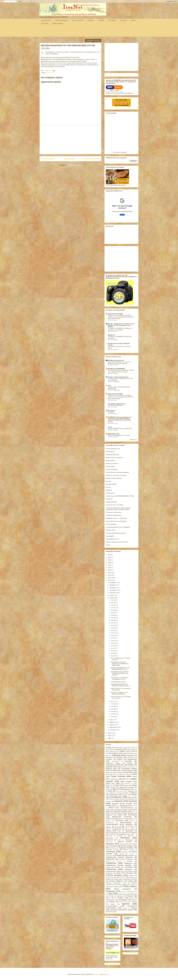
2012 (109, 577)
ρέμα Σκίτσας (110, 911)
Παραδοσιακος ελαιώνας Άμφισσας (119, 857)
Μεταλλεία (125, 838)
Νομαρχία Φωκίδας (111, 502)
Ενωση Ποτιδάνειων (111, 469)
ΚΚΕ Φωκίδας (122, 811)
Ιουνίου (111, 597)
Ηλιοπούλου (134, 805)
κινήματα (134, 908)
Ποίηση (108, 867)
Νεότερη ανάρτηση (47, 159)
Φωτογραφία (112, 20)
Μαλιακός (132, 834)
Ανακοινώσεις (132, 759)
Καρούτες (108, 820)
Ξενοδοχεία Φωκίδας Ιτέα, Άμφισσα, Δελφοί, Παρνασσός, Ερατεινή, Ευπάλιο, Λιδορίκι (118, 508)
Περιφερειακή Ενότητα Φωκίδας (118, 865)
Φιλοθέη (111, 896)
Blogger (107, 974)
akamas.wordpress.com (113, 448)
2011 (109, 580)
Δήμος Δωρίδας (110, 460)
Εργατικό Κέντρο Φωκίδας (122, 804)
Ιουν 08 (113, 656)
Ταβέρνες (133, 884)
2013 (109, 575)
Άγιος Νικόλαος (110, 749)
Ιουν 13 (113, 643)
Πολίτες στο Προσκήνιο (124, 867)
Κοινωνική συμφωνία (111, 826)
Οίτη (117, 849)
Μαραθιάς (120, 835)
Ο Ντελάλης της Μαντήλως (114, 512)
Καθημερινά (109, 815)
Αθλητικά (101, 20)
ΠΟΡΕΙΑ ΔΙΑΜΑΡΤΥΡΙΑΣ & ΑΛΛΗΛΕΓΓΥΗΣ (120, 428)
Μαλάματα (112, 834)
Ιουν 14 (113, 640)
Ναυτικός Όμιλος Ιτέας (129, 846)
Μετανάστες (109, 840)
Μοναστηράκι (129, 840)
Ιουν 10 (113, 651)
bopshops (97, 974)
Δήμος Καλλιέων (125, 783)
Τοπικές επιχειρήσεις (61, 20)
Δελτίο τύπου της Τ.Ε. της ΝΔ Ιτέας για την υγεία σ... (121, 697)
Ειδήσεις (134, 793)
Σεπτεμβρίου (113, 590)
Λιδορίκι (108, 831)
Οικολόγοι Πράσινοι (129, 849)
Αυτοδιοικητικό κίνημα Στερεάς (121, 770)
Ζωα (117, 805)
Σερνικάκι (108, 877)
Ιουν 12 (113, 645)
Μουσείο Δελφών (125, 841)
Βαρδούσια (120, 772)
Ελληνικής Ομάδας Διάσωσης (117, 799)
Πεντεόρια (129, 861)
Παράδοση (131, 855)
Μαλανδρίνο (122, 834)
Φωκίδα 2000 (110, 898)
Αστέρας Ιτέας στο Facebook (114, 457)
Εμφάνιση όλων (133, 439)
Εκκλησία (124, 795)
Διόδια (110, 791)
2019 (109, 562)
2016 (109, 567)
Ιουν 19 (113, 628)
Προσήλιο (117, 871)
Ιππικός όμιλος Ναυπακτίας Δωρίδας (117, 809)
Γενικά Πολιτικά (118, 776)
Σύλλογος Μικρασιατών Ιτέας (115, 882)
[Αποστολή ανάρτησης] (53, 70)
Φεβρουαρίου (113, 727)
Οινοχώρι (124, 851)
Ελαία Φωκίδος (110, 466)
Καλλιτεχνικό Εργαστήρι (121, 817)
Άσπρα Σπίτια (131, 749)
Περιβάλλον (111, 863)
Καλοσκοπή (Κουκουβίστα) (114, 478)
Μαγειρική (134, 832)
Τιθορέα (108, 886)
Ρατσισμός (129, 873)
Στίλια (134, 877)
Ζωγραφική (124, 806)
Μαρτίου (112, 725)
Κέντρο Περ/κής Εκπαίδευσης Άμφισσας (117, 472)
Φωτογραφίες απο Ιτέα (112, 539)
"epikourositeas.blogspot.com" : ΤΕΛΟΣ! (119, 435)
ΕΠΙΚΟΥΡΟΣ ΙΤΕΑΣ (113, 434)
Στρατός (108, 879)
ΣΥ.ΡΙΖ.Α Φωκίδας (111, 524)
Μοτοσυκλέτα (109, 841)
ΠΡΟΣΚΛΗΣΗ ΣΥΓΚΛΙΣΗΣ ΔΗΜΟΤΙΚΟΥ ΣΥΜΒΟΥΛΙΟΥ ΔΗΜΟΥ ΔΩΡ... (120, 663)
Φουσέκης (120, 896)
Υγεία (53, 72)
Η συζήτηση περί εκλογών (118, 681)
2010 (109, 733)
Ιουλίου (111, 595)
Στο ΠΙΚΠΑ (111, 412)
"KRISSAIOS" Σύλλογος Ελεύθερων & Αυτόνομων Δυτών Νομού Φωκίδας (119, 417)
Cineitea (109, 747)
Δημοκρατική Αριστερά (127, 787)
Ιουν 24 (113, 615)
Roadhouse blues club (112, 454)
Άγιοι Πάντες (131, 747)
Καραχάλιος (130, 818)
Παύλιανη (121, 859)
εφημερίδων (124, 152)
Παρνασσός (110, 859)
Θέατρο (111, 807)
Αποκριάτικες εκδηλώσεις (115, 765)
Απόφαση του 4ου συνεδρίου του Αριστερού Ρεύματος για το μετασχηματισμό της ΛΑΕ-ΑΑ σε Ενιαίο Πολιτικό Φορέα (121, 317)
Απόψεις (131, 765)
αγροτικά (126, 904)
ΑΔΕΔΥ (122, 751)
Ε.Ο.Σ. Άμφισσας (129, 791)
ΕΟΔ (107, 793)
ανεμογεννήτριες (112, 906)
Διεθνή (115, 789)
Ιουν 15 (113, 638)
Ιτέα (111, 811)
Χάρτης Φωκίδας (58, 23)
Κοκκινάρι (122, 826)
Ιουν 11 (113, 648)
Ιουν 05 (113, 706)
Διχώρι (135, 789)
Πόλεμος (130, 871)
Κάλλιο (133, 811)
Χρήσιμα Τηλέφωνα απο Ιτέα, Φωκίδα (117, 542)
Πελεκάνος (131, 859)
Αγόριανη (125, 753)
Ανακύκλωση (115, 761)
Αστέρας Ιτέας (111, 768)
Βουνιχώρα (109, 774)
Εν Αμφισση (111, 410)
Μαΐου (111, 719)
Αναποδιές (128, 761)
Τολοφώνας (115, 886)
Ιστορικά (134, 809)
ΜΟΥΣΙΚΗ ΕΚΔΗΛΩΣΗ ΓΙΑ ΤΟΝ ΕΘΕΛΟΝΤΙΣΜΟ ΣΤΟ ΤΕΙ (120, 668)
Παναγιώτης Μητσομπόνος (114, 515)
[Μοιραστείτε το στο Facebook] (47, 48)
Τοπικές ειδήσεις (129, 886)
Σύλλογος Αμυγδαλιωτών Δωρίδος (116, 533)
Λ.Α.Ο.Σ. (108, 829)
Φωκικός (121, 898)
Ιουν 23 (113, 617)
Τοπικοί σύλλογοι (77, 20)
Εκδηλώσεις (113, 795)
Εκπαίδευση (115, 797)
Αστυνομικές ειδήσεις (129, 768)
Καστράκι (132, 820)
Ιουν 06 (113, 704)
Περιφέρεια (128, 863)
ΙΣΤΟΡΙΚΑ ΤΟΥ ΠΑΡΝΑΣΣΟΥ (116, 368)
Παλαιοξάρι (131, 853)
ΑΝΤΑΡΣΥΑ (133, 751)
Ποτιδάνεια (109, 871)
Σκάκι (114, 877)
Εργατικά (133, 801)
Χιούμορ (112, 902)
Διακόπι (108, 789)
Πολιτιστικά (111, 869)
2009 (109, 735)
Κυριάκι (126, 827)
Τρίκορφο (123, 891)
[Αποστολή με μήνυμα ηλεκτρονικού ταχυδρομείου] (42, 48)
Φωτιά (131, 898)
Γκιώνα (134, 776)
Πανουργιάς (109, 855)
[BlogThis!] (43, 48)
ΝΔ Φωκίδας (113, 846)
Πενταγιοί (119, 861)
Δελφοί (134, 785)
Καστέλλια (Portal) (111, 484)
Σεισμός (131, 875)
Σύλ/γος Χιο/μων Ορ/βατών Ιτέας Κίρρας (121, 880)
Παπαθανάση (119, 855)
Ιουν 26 (113, 610)
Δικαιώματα (126, 789)
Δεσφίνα (113, 787)
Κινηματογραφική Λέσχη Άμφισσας (119, 824)
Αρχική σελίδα (46, 20)
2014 (109, 572)
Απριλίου (112, 722)
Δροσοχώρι (118, 791)
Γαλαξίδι (134, 774)
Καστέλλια (119, 820)
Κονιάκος (131, 826)
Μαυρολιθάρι (109, 838)
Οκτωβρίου (112, 587)
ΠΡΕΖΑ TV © (112, 335)
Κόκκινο (133, 827)
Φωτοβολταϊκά (110, 900)
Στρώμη (116, 879)
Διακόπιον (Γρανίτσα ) (112, 463)
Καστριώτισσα (109, 822)
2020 (109, 560)
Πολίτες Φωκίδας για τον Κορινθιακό (116, 521)
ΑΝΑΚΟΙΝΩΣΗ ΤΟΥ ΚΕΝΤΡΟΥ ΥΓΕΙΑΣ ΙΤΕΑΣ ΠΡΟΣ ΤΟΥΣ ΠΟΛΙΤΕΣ (120, 673)
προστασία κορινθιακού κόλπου (121, 910)
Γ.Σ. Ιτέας (119, 774)
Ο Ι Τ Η (110, 427)
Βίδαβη (114, 772)
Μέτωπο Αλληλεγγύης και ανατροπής (117, 832)
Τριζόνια (129, 891)
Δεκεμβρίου (112, 582)
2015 (109, 570)
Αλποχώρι (131, 757)
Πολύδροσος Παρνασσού (116, 360)
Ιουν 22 (113, 620)
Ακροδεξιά (130, 755)
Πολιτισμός (45, 23)
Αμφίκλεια (119, 759)
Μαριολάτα (131, 835)
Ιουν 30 (113, 600)
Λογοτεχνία (129, 831)
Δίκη (116, 785)
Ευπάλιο (109, 806)
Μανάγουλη (109, 835)
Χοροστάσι (134, 901)
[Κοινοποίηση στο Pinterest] (49, 48)
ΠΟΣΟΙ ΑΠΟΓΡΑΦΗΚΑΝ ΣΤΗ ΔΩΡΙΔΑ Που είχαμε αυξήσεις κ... (121, 684)
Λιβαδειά (132, 829)
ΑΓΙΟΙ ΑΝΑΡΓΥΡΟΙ (111, 751)
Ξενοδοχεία (90, 20)
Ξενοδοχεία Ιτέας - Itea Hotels (114, 505)
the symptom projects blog (116, 403)
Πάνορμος (122, 854)
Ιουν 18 (113, 630)
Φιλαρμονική (133, 894)
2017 (109, 565)
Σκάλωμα (122, 877)
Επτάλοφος (130, 799)
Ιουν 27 (113, 607)
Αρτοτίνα (120, 766)
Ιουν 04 (113, 709)
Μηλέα (119, 839)
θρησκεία (125, 908)
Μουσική (48, 72)
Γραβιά (120, 779)
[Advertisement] (73, 32)
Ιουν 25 (113, 612)
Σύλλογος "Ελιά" (110, 530)
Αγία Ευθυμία (113, 753)
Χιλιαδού (134, 900)
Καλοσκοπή (110, 818)
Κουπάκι (108, 487)
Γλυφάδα (111, 779)
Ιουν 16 (113, 635)
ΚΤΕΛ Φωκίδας (110, 493)
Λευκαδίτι (124, 829)
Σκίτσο (128, 877)
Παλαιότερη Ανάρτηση (92, 159)
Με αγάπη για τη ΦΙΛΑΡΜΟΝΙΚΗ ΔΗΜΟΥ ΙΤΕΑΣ (120, 496)
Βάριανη (108, 772)
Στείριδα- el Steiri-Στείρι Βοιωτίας (118, 377)
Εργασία (118, 801)
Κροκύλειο (109, 490)
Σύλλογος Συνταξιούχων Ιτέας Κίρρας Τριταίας (121, 883)
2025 (109, 555)
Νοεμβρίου (112, 585)
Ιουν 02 (113, 714)
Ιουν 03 (113, 711)
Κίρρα (132, 813)
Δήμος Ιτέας (110, 783)
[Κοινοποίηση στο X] (45, 48)
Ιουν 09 (113, 653)
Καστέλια (108, 481)
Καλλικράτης (132, 815)
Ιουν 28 (113, 605)
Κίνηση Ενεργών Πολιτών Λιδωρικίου (116, 813)
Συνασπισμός (126, 879)
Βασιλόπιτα (130, 772)
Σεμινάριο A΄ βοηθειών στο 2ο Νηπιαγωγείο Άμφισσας (119, 693)
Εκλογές (134, 795)
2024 (109, 557)
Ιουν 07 (113, 701)
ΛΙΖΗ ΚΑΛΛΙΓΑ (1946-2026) (115, 405)
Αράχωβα (109, 767)
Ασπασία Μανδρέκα (130, 766)
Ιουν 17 (113, 633)
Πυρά (124, 871)
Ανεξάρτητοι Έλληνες (113, 763)
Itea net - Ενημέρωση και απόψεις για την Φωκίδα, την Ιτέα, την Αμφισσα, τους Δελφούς (121, 325)
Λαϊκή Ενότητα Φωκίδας (115, 313)
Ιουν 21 (113, 622)
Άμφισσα (120, 749)
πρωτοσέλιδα (117, 152)
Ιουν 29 (113, 602)
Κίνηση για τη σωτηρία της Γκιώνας (116, 475)
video (124, 747)
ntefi (109, 385)
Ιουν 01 (113, 716)
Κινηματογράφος (126, 822)
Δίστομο (126, 785)
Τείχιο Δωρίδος (110, 536)
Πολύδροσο (128, 869)
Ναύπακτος (109, 499)
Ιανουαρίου (112, 730)
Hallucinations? (110, 451)
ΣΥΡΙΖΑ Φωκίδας (114, 875)
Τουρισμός (123, 20)
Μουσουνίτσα (124, 844)
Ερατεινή (108, 801)
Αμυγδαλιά (109, 759)
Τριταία (135, 891)
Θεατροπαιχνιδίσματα (127, 807)
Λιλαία (119, 831)
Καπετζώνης (121, 818)
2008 (109, 738)
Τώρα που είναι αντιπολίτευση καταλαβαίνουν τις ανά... (119, 678)
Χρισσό (108, 545)
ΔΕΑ (127, 779)
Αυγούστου (112, 592)
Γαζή (127, 774)
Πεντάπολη (108, 861)
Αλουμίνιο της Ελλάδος (114, 758)
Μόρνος (134, 844)
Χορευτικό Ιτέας (123, 901)
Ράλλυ (118, 873)
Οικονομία (110, 851)
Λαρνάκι (116, 829)
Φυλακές (130, 896)
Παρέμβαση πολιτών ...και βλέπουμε (116, 518)
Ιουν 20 (113, 625)
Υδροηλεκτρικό (122, 894)
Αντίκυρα (129, 763)
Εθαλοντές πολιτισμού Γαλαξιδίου (119, 793)
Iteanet (118, 747)
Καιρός (133, 20)
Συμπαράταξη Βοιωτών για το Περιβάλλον (118, 527)
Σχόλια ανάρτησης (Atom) (74, 165)
